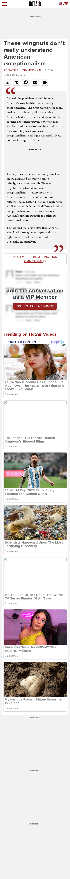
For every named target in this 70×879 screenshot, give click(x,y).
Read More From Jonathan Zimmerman (35, 259)
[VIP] (63, 4)
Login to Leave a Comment (35, 306)
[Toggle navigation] (4, 4)
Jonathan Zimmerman (23, 70)
